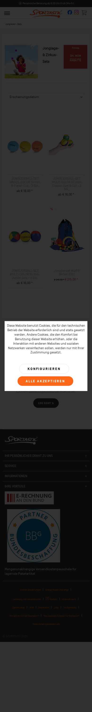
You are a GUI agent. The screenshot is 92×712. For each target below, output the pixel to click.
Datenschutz (19, 607)
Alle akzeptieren (45, 381)
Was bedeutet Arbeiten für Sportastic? (61, 615)
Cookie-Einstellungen (30, 589)
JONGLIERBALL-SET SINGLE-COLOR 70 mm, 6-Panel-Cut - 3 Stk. (25, 182)
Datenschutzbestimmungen (43, 391)
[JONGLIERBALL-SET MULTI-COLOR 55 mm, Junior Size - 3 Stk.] (25, 235)
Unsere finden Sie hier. (48, 391)
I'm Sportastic (69, 607)
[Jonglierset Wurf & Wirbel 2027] (67, 235)
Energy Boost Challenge (57, 589)
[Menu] (7, 13)
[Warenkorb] (84, 12)
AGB (31, 607)
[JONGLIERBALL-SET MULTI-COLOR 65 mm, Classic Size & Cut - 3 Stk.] (67, 143)
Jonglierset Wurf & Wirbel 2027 (67, 272)
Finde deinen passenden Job (46, 624)
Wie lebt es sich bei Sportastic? (24, 615)
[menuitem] (7, 13)
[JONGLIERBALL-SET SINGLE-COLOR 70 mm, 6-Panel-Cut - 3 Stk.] (25, 143)
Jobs (56, 607)
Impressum (43, 607)
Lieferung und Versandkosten (27, 599)
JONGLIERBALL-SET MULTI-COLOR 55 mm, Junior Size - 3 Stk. (25, 274)
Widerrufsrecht (69, 599)
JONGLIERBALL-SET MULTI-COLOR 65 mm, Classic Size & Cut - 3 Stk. (67, 184)
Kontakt (53, 599)
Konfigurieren (44, 369)
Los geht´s (46, 403)
